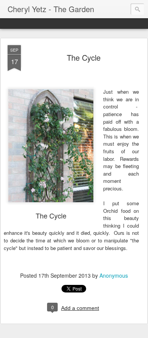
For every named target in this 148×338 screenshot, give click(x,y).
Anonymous (113, 275)
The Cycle (84, 57)
